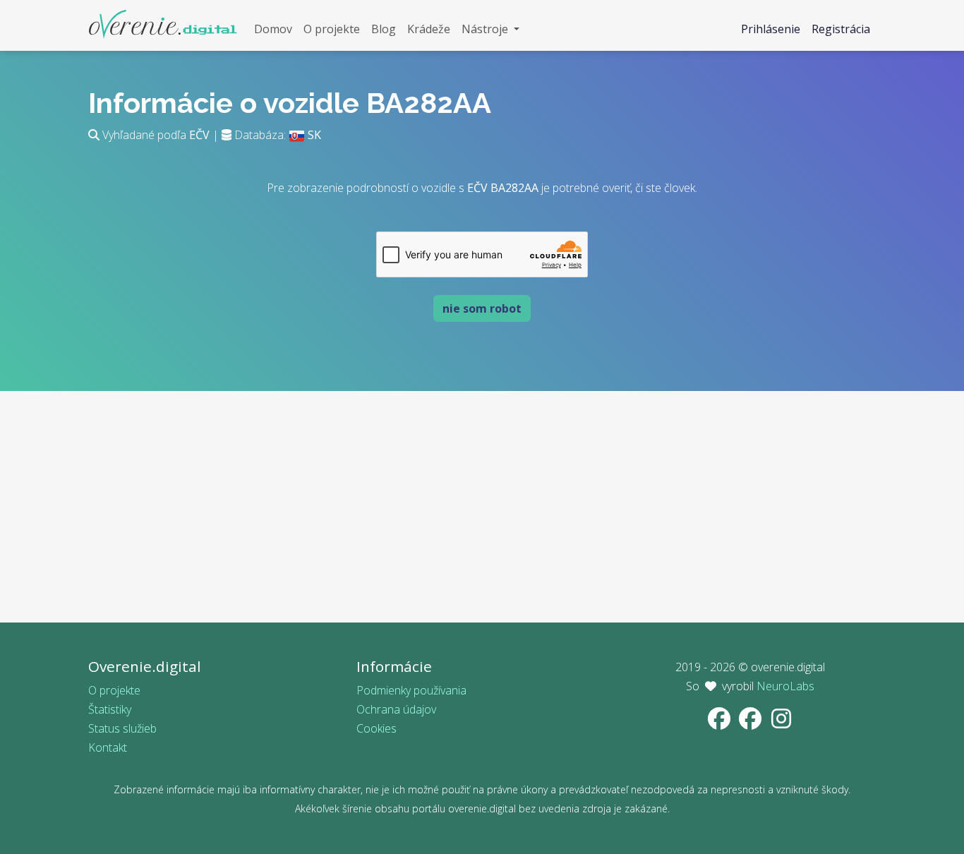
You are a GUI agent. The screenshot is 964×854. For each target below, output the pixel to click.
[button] (490, 29)
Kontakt (107, 747)
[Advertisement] (482, 524)
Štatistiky (109, 709)
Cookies (376, 728)
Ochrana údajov (396, 709)
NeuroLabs (785, 686)
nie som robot (482, 308)
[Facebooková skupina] (751, 722)
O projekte (114, 690)
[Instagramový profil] (781, 722)
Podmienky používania (411, 690)
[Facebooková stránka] (720, 722)
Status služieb (122, 728)
